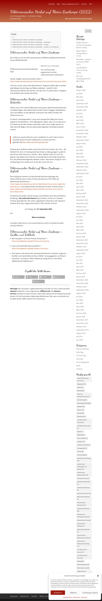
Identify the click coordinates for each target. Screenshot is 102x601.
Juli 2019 (79, 336)
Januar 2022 (80, 237)
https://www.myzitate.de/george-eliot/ (35, 142)
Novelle (80, 431)
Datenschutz (76, 597)
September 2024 (82, 140)
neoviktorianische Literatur (82, 421)
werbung (80, 561)
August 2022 (81, 213)
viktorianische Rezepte (83, 489)
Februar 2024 (81, 160)
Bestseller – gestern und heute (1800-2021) (83, 62)
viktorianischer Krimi (84, 493)
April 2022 (80, 227)
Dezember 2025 (82, 103)
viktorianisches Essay (84, 520)
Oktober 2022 (81, 207)
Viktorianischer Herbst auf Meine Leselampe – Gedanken (32, 42)
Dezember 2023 (82, 163)
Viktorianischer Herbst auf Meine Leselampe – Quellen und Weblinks (36, 47)
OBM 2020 (81, 435)
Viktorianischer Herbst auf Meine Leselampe (27, 40)
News (39, 16)
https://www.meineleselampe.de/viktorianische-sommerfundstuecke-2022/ (38, 81)
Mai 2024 (79, 153)
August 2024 (81, 143)
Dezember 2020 (82, 280)
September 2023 (82, 173)
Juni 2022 (79, 220)
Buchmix (80, 387)
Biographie (81, 384)
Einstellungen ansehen (90, 593)
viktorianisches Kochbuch (81, 525)
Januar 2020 (80, 317)
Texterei (79, 369)
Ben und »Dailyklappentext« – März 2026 (84, 78)
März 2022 (80, 230)
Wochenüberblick (83, 564)
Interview (79, 359)
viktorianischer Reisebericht (81, 504)
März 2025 (80, 123)
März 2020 (80, 310)
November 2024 (82, 133)
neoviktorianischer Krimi (84, 427)
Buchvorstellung (82, 349)
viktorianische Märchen (83, 483)
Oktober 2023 (81, 170)
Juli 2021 (79, 257)
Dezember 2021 (82, 240)
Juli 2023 (79, 177)
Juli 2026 (79, 93)
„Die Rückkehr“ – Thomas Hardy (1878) (82, 70)
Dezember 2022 (82, 200)
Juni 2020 (79, 300)
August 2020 (81, 293)
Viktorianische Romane (83, 498)
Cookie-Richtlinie (67, 597)
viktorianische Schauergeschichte (83, 516)
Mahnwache (81, 416)
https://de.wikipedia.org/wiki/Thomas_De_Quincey (30, 241)
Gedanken (81, 406)
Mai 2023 (79, 183)
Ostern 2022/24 (82, 438)
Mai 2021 (79, 263)
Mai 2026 (79, 97)
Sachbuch (81, 441)
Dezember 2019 (82, 320)
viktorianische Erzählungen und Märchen (81, 466)
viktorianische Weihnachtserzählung (83, 543)
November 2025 (82, 107)
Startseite (51, 4)
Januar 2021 (80, 277)
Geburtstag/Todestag (84, 403)
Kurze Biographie (82, 362)
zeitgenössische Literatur (81, 572)
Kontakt (34, 596)
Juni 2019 (79, 340)
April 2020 (80, 307)
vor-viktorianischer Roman (82, 557)
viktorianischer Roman (83, 510)
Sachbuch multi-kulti (83, 445)
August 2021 (81, 253)
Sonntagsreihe (82, 448)
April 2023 (80, 187)
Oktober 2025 (81, 110)
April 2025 (80, 120)
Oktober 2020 (81, 287)
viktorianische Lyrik (83, 478)
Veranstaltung (82, 455)
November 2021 (82, 243)
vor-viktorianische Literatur (82, 551)
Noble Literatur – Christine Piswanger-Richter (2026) (84, 45)
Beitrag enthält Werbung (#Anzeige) (78, 19)
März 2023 (80, 190)
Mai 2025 (79, 117)
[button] (98, 576)
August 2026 (81, 90)
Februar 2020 (81, 313)
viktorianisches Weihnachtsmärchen (83, 536)
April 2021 (80, 267)
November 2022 (82, 203)
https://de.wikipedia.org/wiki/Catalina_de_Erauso (30, 248)
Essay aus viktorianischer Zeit (83, 395)
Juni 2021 (79, 260)
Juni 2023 (79, 180)
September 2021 (82, 250)
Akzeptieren (58, 593)
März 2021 (80, 270)
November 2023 (82, 167)
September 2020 (82, 290)
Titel (90, 4)
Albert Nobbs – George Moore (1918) (81, 53)
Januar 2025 (80, 127)
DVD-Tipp (79, 352)
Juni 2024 (79, 150)
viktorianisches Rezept (83, 531)
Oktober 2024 (81, 137)
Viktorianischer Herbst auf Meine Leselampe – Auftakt (31, 44)
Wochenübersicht (83, 568)
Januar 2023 (80, 197)
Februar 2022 (81, 233)
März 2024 (80, 157)
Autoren (84, 4)
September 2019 (82, 330)
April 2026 (80, 100)
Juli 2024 (79, 147)
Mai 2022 (79, 223)
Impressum (84, 597)
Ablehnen (73, 593)
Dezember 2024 (82, 130)
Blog (58, 4)
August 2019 (81, 333)
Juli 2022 (79, 217)
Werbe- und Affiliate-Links (48, 596)
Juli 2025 (79, 113)
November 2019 (82, 323)
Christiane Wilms (19, 16)
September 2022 (82, 210)
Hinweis (80, 410)
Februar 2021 (81, 273)
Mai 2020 (79, 303)
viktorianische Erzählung (84, 459)
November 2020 (82, 283)
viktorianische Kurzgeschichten (82, 474)
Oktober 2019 (81, 327)
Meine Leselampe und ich (70, 4)
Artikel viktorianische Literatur (83, 379)
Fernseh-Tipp (81, 355)
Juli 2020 (79, 296)
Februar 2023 (81, 193)
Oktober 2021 (81, 247)
